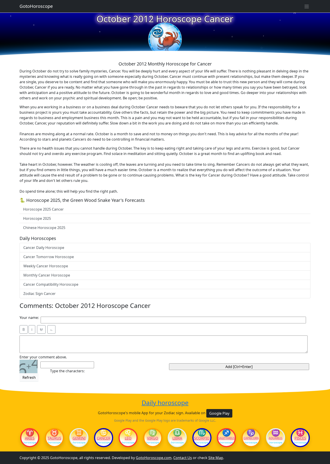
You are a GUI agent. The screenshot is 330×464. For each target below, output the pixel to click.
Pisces (300, 438)
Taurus (54, 438)
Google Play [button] (219, 413)
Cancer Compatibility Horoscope (50, 284)
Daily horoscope (165, 403)
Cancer (103, 438)
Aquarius (275, 438)
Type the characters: (67, 370)
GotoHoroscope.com (154, 457)
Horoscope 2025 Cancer (43, 209)
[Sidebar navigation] (306, 6)
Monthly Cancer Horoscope (46, 275)
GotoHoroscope (36, 6)
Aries (30, 438)
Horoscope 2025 (37, 218)
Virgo (152, 438)
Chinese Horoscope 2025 (44, 227)
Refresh (29, 377)
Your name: (29, 317)
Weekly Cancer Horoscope (45, 266)
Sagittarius (226, 438)
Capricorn (251, 438)
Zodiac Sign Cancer (39, 293)
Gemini (79, 438)
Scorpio (202, 438)
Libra (177, 438)
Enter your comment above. (43, 357)
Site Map (215, 457)
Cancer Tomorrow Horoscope (48, 256)
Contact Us (182, 457)
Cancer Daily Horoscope (43, 247)
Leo (128, 438)
